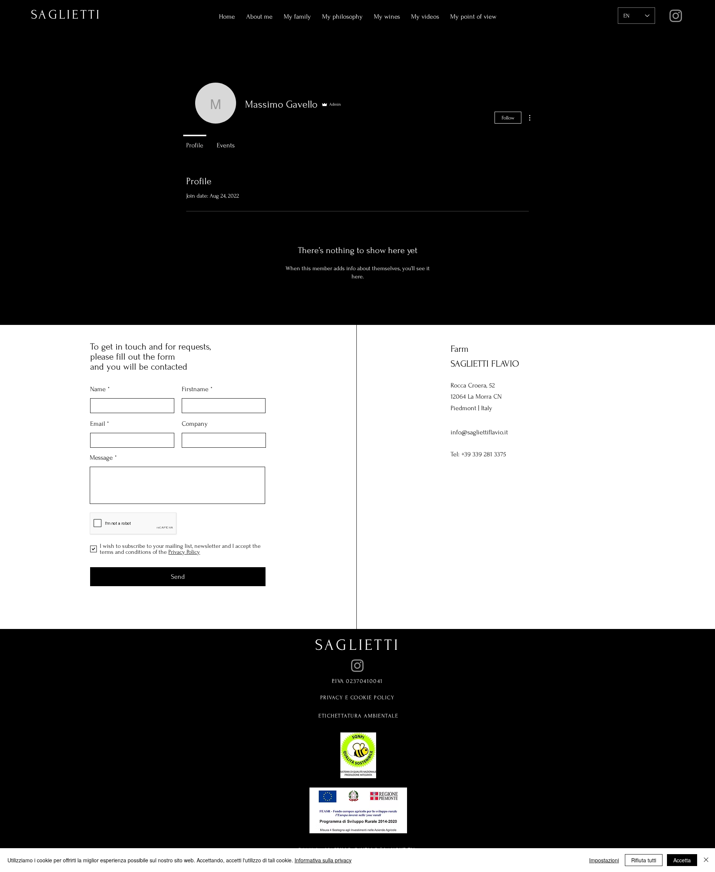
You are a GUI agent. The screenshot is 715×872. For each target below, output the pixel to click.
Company (195, 424)
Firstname (195, 389)
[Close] (706, 860)
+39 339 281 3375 (483, 454)
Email (97, 424)
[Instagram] (675, 15)
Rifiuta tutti (643, 860)
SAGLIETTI (357, 645)
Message (101, 457)
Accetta (682, 860)
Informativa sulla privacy (323, 860)
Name (98, 389)
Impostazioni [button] (604, 860)
